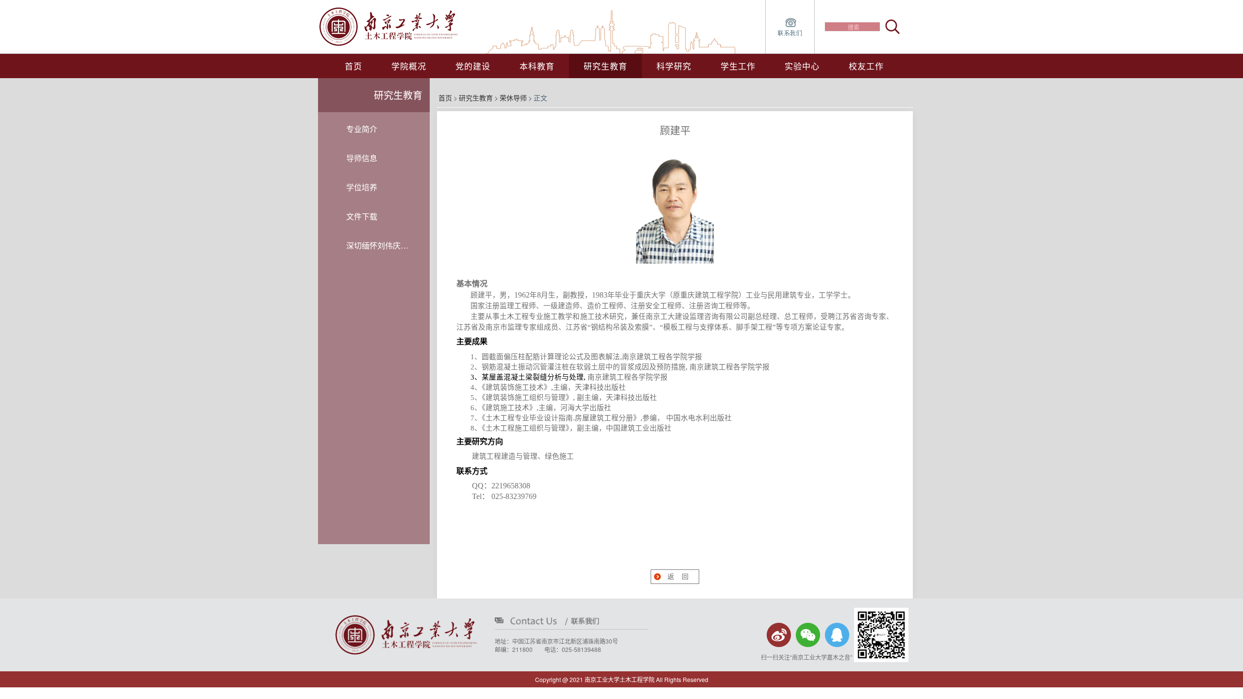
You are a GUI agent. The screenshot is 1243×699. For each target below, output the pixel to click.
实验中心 (802, 66)
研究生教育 (476, 97)
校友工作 (866, 66)
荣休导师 (513, 97)
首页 (353, 66)
